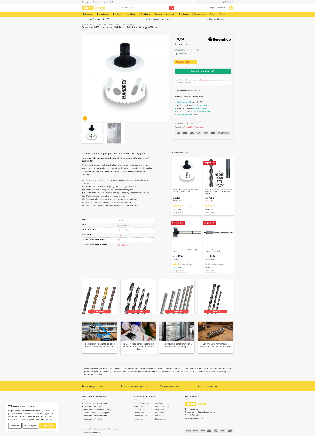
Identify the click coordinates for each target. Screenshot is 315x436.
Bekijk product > (179, 213)
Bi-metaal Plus (128, 24)
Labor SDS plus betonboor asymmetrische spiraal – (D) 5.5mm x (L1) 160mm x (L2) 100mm (218, 192)
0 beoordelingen (193, 50)
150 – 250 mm (123, 245)
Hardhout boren (140, 416)
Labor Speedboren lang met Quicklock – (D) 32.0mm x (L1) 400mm (218, 251)
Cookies (97, 429)
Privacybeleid (106, 429)
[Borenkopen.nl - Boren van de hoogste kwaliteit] (94, 8)
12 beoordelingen (219, 206)
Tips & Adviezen (201, 2)
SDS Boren (160, 416)
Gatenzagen (169, 14)
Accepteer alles (47, 426)
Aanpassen (15, 426)
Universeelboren (141, 403)
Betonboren (87, 14)
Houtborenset (161, 419)
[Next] (164, 78)
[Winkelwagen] (231, 8)
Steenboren (145, 14)
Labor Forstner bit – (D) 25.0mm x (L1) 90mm (185, 251)
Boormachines (199, 14)
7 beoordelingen (187, 206)
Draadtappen (184, 14)
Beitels (212, 14)
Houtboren (117, 14)
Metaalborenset (140, 419)
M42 (119, 235)
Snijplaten (159, 410)
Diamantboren (102, 14)
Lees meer (48, 419)
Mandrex (121, 220)
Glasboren (158, 14)
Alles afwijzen (30, 426)
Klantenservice (215, 2)
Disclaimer (116, 429)
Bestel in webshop (200, 71)
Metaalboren (131, 14)
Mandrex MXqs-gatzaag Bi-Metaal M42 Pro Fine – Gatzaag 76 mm (185, 191)
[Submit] (171, 8)
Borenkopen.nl (88, 24)
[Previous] (86, 78)
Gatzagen (159, 403)
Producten (101, 24)
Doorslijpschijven (162, 406)
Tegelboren (138, 406)
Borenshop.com (205, 80)
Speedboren (139, 413)
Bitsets (222, 14)
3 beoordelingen (187, 264)
